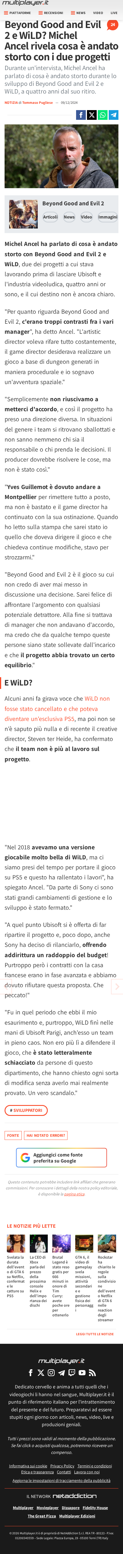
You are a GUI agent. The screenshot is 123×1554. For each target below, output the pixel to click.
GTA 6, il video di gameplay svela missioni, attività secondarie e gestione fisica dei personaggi (84, 1284)
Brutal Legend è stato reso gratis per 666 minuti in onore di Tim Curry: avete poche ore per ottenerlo (61, 1286)
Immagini (107, 217)
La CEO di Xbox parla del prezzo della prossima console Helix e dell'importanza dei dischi (38, 1281)
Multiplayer (23, 1507)
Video (98, 13)
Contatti (64, 1471)
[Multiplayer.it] (25, 3)
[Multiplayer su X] (40, 1372)
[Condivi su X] (92, 115)
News (69, 217)
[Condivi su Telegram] (113, 115)
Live (114, 13)
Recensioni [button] (53, 13)
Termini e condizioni (95, 1465)
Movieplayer (48, 1507)
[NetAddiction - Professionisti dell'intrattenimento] (74, 1496)
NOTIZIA (11, 102)
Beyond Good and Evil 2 (73, 203)
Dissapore (71, 1507)
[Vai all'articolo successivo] (5, 986)
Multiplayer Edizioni (77, 1516)
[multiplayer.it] (61, 1361)
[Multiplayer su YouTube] (82, 1372)
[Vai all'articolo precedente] (117, 986)
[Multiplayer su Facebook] (30, 1372)
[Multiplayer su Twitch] (71, 1372)
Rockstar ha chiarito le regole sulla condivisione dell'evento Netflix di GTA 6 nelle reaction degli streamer (107, 1288)
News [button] (81, 13)
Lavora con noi (87, 1471)
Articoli (50, 217)
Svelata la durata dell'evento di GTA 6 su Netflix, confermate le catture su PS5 (16, 1276)
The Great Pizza (42, 1516)
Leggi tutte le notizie (95, 1334)
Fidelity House (95, 1507)
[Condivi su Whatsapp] (103, 115)
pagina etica (74, 1194)
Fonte (13, 1135)
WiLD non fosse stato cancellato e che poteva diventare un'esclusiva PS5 (57, 708)
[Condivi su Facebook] (81, 115)
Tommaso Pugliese (38, 102)
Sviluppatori (26, 1110)
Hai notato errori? (46, 1135)
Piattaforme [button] (20, 13)
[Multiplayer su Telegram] (61, 1372)
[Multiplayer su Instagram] (51, 1372)
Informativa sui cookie (28, 1465)
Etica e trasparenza (37, 1471)
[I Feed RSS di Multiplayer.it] (92, 1372)
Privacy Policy (62, 1465)
